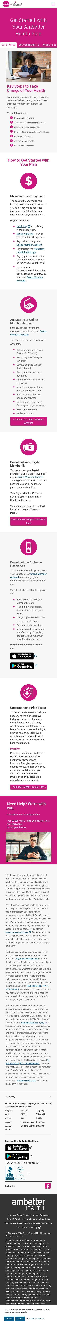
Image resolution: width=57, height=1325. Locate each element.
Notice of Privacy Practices (35, 1215)
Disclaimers (10, 1223)
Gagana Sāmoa (28, 1126)
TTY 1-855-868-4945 (29, 1063)
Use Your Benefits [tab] (29, 45)
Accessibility (32, 1227)
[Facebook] (46, 1186)
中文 (7, 1114)
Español (24, 1110)
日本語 (39, 1118)
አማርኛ (8, 1118)
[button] (35, 1319)
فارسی (8, 1126)
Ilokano (8, 1129)
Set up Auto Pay (25, 234)
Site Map (20, 1227)
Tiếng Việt (41, 1114)
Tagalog (40, 1110)
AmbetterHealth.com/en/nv (34, 1022)
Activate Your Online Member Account (28, 421)
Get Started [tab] (8, 45)
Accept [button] (20, 1319)
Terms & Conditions (16, 1219)
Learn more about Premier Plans (29, 787)
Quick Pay (24, 226)
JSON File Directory (26, 1223)
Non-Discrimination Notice (38, 1219)
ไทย (23, 1118)
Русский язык (27, 1122)
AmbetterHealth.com (26, 1080)
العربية (8, 1122)
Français (40, 1122)
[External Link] (17, 1173)
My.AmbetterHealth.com (27, 958)
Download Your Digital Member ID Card (28, 521)
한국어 (24, 1114)
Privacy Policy (15, 1215)
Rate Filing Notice (44, 1223)
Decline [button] (9, 1319)
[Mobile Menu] (53, 4)
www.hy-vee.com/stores (19, 932)
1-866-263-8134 (33, 820)
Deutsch (40, 1126)
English (8, 1110)
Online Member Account (29, 244)
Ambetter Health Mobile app (30, 250)
